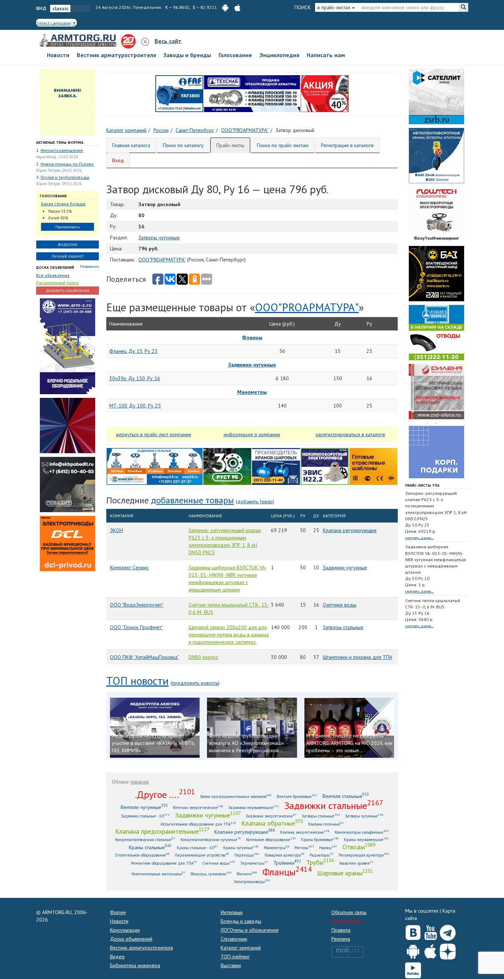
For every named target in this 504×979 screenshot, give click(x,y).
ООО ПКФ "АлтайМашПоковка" (144, 657)
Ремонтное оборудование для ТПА (164, 863)
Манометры (276, 847)
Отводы (358, 846)
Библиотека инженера (135, 965)
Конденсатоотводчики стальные (145, 839)
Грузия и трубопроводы (65, 177)
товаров (139, 781)
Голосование (235, 55)
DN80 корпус (203, 657)
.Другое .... (165, 794)
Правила (341, 930)
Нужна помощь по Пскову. (67, 164)
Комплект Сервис (129, 567)
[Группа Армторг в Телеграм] (448, 931)
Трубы (320, 862)
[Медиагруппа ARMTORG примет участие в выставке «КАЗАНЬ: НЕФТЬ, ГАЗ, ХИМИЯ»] (155, 727)
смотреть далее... (419, 537)
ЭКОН (116, 530)
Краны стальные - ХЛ (197, 847)
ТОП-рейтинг (235, 956)
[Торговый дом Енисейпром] (155, 465)
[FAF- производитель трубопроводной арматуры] (179, 93)
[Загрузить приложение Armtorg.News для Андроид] (413, 950)
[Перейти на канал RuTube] (413, 968)
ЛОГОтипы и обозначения (250, 930)
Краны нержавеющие (366, 839)
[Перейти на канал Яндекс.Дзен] (448, 950)
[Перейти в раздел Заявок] (67, 101)
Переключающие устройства (202, 855)
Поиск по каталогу (183, 145)
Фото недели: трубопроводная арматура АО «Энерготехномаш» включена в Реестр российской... (246, 743)
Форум (118, 912)
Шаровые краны (345, 872)
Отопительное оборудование (142, 855)
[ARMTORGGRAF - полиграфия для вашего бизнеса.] (436, 450)
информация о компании (252, 434)
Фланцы (287, 871)
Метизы (304, 847)
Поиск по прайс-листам (282, 145)
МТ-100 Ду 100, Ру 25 (135, 405)
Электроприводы (252, 881)
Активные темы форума (59, 142)
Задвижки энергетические (271, 816)
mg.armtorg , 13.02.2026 (57, 156)
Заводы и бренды (187, 55)
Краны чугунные (241, 847)
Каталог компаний (241, 947)
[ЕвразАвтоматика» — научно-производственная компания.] (325, 465)
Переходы (246, 855)
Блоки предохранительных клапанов (236, 796)
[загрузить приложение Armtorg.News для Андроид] (225, 7)
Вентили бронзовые (297, 796)
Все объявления (52, 275)
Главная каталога (131, 145)
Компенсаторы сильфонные (362, 832)
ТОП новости (137, 680)
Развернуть (89, 266)
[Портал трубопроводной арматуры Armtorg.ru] (78, 41)
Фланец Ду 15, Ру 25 (133, 351)
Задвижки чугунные (345, 567)
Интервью (232, 912)
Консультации (125, 930)
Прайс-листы (230, 145)
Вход (118, 160)
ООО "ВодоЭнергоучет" (136, 604)
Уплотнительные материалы (158, 873)
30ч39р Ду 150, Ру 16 (134, 378)
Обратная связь (348, 912)
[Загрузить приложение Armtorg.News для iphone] (430, 950)
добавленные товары (192, 500)
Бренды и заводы (241, 921)
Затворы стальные (343, 627)
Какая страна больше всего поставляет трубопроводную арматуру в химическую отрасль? (65, 204)
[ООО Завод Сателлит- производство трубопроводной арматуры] (436, 96)
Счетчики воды (339, 604)
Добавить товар (255, 501)
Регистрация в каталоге (347, 145)
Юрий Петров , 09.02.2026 (59, 170)
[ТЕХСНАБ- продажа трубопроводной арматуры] (252, 93)
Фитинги (247, 873)
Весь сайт (168, 41)
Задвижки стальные (333, 805)
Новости (58, 55)
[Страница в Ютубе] (430, 931)
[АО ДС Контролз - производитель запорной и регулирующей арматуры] (67, 424)
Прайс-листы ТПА (422, 485)
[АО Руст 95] (227, 465)
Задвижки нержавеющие (253, 807)
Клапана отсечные (326, 824)
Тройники (287, 862)
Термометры (254, 863)
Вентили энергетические (198, 807)
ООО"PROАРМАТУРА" (162, 259)
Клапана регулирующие (350, 530)
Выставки (231, 965)
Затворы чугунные (159, 237)
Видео (117, 956)
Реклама (340, 938)
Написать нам (326, 55)
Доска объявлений (55, 267)
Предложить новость (195, 683)
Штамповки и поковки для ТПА (357, 657)
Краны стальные (150, 847)
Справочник (234, 938)
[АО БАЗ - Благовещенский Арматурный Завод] (436, 273)
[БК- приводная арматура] (67, 542)
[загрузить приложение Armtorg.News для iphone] (237, 7)
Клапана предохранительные (162, 831)
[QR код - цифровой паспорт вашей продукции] (373, 465)
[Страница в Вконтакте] (413, 931)
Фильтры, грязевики (211, 873)
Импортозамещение (62, 150)
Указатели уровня (356, 863)
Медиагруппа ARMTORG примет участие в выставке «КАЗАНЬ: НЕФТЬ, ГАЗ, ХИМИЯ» (153, 743)
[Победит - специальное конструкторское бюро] (67, 483)
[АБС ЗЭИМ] (436, 155)
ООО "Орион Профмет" (136, 627)
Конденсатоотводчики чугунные (210, 839)
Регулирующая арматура (364, 855)
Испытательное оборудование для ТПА (198, 824)
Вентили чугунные (144, 806)
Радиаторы (322, 855)
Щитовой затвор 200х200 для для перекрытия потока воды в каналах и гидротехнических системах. (229, 634)
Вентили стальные (345, 795)
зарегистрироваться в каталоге (350, 434)
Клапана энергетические (304, 832)
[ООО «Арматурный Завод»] (67, 345)
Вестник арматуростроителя (116, 55)
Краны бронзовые (320, 839)
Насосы (328, 847)
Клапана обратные (272, 823)
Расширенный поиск (57, 282)
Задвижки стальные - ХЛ (145, 816)
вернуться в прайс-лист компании (153, 434)
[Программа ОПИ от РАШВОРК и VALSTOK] (325, 93)
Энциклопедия (279, 55)
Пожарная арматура (284, 855)
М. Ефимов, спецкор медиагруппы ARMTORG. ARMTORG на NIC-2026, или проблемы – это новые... (349, 743)
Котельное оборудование (271, 839)
